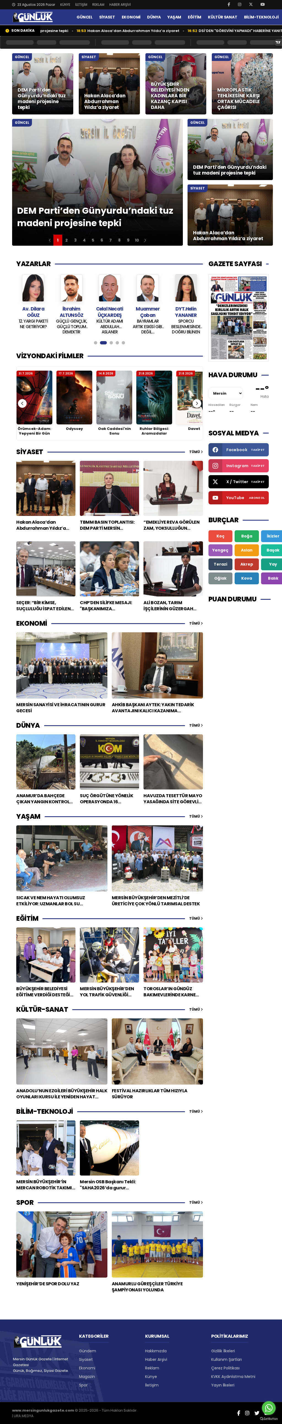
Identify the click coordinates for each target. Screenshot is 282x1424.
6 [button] (102, 240)
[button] (49, 240)
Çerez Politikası (225, 1368)
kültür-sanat (42, 1009)
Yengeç (220, 550)
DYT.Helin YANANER (167, 312)
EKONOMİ (131, 17)
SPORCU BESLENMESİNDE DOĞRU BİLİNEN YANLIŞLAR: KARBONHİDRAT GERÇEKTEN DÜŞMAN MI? (168, 326)
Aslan (247, 550)
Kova (246, 578)
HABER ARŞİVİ (120, 4)
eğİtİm (27, 918)
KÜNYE (65, 4)
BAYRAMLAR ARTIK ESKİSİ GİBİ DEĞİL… (130, 326)
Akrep (246, 564)
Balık (273, 578)
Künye (151, 1376)
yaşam (28, 816)
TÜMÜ (195, 451)
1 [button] (57, 240)
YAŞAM (174, 17)
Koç (220, 536)
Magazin (87, 1376)
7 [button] (110, 240)
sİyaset (29, 451)
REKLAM (98, 4)
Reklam (152, 1368)
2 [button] (66, 240)
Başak (273, 550)
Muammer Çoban (130, 312)
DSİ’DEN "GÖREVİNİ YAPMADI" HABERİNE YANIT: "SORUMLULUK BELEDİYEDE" (209, 30)
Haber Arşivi (156, 1359)
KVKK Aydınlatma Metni (233, 1376)
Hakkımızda (156, 1351)
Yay (273, 564)
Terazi (220, 564)
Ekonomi (87, 1368)
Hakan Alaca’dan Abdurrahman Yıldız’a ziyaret (77, 30)
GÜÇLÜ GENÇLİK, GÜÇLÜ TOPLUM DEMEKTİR (53, 326)
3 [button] (75, 240)
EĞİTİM (194, 17)
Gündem (87, 1351)
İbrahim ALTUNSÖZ (54, 312)
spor (25, 1202)
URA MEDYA (24, 1415)
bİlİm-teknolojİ (44, 1111)
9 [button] (128, 240)
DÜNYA (154, 17)
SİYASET (107, 17)
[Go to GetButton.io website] (269, 1418)
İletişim (152, 1385)
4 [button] (84, 240)
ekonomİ (31, 623)
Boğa (246, 536)
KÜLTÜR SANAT (222, 17)
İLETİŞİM (81, 4)
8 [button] (119, 240)
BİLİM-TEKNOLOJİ (261, 17)
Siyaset (86, 1359)
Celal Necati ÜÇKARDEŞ (91, 312)
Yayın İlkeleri (222, 1385)
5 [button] (93, 240)
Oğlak (220, 578)
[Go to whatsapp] (269, 1408)
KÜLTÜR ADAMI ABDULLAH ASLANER (91, 326)
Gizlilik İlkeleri (223, 1351)
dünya (28, 725)
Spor (83, 1385)
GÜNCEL (85, 17)
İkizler (273, 536)
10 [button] (137, 240)
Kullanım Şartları (226, 1359)
